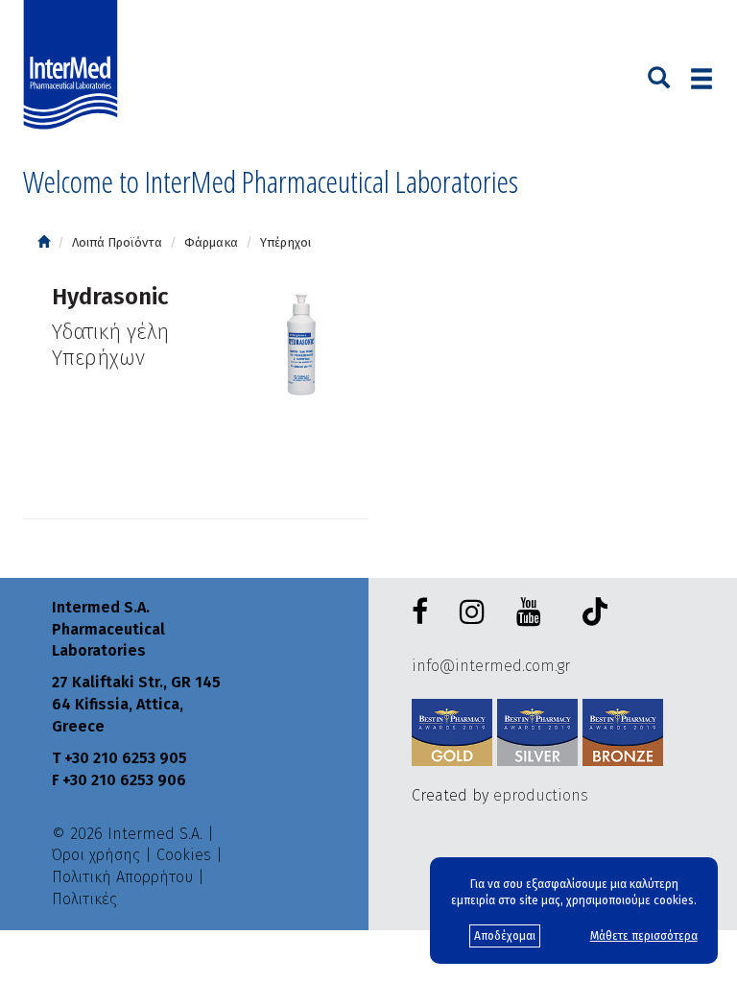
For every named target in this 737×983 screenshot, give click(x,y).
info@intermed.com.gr (491, 666)
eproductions (540, 795)
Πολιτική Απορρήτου (122, 877)
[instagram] (476, 613)
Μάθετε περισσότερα (644, 936)
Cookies (183, 855)
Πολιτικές (84, 899)
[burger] (701, 78)
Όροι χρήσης (96, 855)
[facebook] (424, 613)
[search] (659, 76)
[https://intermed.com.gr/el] (43, 242)
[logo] (75, 65)
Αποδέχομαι (504, 936)
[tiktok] (590, 615)
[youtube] (532, 613)
